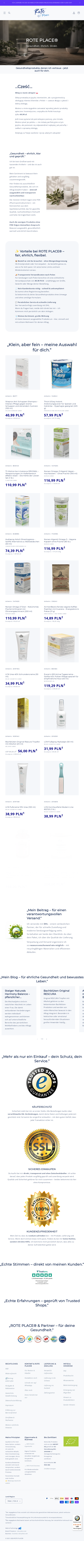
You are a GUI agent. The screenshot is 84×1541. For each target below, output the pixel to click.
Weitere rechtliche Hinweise (12, 1426)
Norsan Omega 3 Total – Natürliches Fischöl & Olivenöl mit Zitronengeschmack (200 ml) (22, 609)
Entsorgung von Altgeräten (69, 1391)
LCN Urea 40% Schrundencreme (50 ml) (21, 675)
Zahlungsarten (49, 1393)
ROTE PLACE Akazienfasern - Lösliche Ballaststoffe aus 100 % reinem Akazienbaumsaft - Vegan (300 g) (61, 875)
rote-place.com (21, 1531)
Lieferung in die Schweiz (50, 1379)
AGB (6, 1369)
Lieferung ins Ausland (49, 1386)
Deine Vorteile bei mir (31, 1396)
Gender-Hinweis (69, 1405)
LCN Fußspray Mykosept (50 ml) (58, 742)
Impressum (9, 1405)
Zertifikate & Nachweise (9, 1418)
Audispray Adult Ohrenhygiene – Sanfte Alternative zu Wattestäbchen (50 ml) (22, 541)
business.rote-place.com (20, 1533)
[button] (4, 12)
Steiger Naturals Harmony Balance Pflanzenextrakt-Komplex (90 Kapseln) (21, 875)
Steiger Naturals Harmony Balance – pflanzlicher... (17, 994)
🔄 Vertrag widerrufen (9, 1379)
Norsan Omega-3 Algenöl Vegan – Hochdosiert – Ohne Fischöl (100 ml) (60, 472)
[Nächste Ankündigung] (80, 3)
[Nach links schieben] (37, 1039)
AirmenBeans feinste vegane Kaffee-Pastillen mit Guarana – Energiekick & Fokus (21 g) (61, 609)
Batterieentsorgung (70, 1385)
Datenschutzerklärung (13, 1400)
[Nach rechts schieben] (46, 1039)
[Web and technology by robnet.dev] (20, 1528)
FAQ (64, 1371)
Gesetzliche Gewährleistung (11, 1394)
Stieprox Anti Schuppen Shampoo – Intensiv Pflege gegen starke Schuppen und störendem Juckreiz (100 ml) (21, 405)
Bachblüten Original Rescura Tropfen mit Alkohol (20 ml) (22, 743)
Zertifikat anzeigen (50, 1469)
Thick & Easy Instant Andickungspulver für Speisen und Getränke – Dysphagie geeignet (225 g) (60, 405)
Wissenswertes (68, 1380)
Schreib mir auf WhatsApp (30, 1384)
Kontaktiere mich (31, 1378)
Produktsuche (68, 1376)
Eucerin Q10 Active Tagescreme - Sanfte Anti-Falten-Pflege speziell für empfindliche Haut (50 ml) (61, 676)
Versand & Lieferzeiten (48, 1371)
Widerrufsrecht (10, 1373)
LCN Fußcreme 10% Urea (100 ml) (20, 807)
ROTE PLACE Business (33, 1466)
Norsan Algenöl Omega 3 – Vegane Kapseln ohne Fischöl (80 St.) (60, 540)
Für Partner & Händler (30, 1371)
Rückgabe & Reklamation (10, 1387)
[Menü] (80, 1516)
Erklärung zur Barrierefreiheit (11, 1411)
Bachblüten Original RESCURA (56, 992)
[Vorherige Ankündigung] (4, 3)
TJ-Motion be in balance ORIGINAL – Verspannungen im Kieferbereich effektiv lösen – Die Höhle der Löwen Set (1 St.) (22, 474)
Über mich (28, 1390)
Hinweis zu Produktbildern (69, 1398)
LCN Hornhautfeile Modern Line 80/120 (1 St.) (58, 808)
